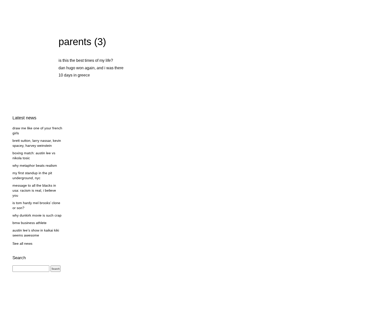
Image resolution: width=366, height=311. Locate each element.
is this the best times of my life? (86, 60)
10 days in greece (74, 75)
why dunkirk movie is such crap (36, 215)
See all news (22, 243)
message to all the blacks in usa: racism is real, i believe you (34, 190)
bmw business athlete (29, 223)
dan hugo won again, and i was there (91, 68)
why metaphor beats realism (34, 165)
